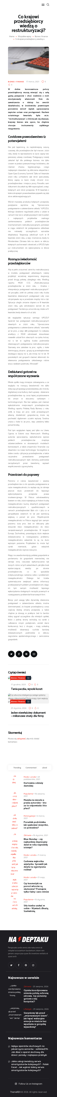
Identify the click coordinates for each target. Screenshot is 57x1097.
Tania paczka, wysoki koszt (26, 689)
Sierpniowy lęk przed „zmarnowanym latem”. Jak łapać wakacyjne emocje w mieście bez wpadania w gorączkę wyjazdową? (36, 1020)
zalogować (21, 738)
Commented (31, 768)
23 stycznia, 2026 (18, 708)
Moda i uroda (30, 777)
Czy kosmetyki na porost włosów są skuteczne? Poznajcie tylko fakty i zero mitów (36, 887)
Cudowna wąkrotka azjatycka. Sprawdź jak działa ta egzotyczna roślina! (35, 865)
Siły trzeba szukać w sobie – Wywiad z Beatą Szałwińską (36, 908)
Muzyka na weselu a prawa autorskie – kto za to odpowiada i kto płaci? (35, 804)
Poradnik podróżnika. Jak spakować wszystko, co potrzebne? (36, 825)
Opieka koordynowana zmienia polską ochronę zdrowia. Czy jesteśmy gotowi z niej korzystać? (36, 996)
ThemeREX (15, 1092)
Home (11, 36)
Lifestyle (27, 1009)
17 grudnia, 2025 (18, 684)
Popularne (28, 794)
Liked (44, 768)
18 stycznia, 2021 (40, 835)
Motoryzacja (29, 816)
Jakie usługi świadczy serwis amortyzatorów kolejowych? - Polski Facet (30, 1064)
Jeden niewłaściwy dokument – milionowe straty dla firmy (28, 714)
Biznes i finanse (41, 36)
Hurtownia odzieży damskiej (33, 784)
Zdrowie (27, 835)
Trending (17, 768)
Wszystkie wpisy (24, 36)
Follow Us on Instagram (30, 1083)
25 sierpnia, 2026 (40, 986)
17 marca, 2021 (32, 81)
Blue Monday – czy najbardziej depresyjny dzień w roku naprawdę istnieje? (36, 843)
